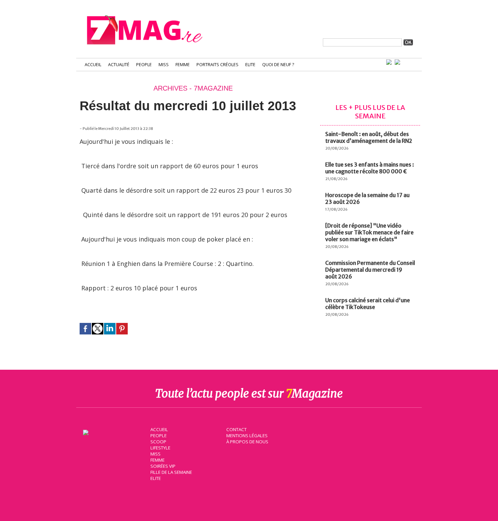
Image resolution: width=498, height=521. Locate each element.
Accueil (93, 64)
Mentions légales (247, 435)
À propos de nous (247, 442)
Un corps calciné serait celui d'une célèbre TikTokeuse (367, 303)
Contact (236, 429)
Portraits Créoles (217, 64)
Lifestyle (160, 448)
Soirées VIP (162, 466)
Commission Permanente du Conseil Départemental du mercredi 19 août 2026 (370, 269)
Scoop (158, 442)
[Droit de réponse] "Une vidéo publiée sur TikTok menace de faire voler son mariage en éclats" (369, 232)
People (144, 64)
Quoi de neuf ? (278, 64)
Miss (164, 64)
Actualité (118, 64)
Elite (250, 64)
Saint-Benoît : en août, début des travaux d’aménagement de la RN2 (368, 137)
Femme (182, 64)
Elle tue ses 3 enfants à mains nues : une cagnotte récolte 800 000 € (369, 168)
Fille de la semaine (171, 472)
